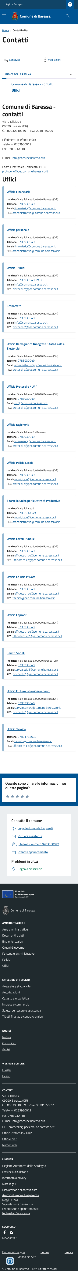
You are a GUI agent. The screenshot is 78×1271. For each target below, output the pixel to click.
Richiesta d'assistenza (16, 1213)
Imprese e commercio (15, 1004)
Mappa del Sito (26, 1256)
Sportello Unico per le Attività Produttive (33, 500)
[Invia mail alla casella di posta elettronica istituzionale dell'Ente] (28, 1121)
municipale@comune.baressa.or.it (35, 479)
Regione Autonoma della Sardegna (24, 1165)
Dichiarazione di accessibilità (19, 1190)
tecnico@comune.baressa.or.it (33, 741)
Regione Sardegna (14, 4)
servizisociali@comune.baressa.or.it (36, 669)
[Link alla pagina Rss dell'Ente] (11, 1232)
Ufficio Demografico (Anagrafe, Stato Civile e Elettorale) (36, 346)
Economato (14, 306)
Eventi (6, 1076)
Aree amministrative (15, 929)
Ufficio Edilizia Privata (21, 577)
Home (5, 30)
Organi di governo (13, 947)
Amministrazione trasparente (20, 1195)
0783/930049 (27, 512)
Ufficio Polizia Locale (20, 462)
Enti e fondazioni (12, 941)
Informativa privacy (14, 1177)
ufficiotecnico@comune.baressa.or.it (36, 555)
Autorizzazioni (11, 992)
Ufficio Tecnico (16, 729)
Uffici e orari (9, 1139)
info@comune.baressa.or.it (28, 157)
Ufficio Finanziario (18, 191)
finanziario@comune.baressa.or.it (35, 208)
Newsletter (9, 1237)
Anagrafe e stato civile (16, 986)
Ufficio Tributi (16, 268)
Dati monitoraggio (13, 1252)
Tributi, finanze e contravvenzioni (22, 1016)
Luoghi (6, 1070)
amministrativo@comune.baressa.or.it (36, 251)
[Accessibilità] (10, 1261)
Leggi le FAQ (10, 1199)
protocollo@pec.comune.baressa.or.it (25, 171)
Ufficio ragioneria (18, 424)
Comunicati (9, 1043)
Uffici (5, 965)
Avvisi (6, 1049)
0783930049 (26, 203)
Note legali (9, 1183)
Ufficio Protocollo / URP (22, 386)
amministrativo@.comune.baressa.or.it (36, 212)
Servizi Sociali (16, 653)
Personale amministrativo (18, 953)
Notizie (6, 1037)
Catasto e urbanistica (15, 998)
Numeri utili (9, 1145)
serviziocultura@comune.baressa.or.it (37, 707)
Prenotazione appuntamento (20, 1208)
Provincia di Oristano (15, 1171)
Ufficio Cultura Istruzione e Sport (28, 691)
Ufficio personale (18, 229)
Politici (6, 959)
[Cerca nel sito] (66, 16)
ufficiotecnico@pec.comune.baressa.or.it (37, 560)
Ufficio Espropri (17, 615)
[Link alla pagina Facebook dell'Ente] (4, 1232)
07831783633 (27, 736)
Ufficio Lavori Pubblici (21, 538)
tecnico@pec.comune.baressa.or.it (33, 598)
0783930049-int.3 (30, 280)
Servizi (45, 1252)
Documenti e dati (13, 935)
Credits (69, 1252)
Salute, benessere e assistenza (21, 1010)
